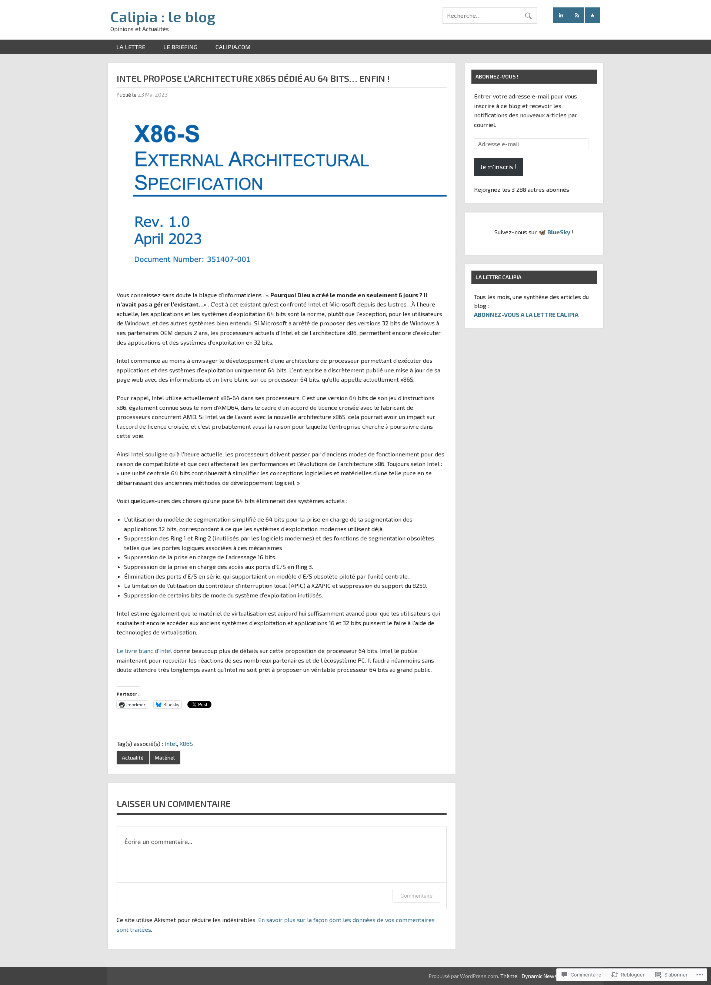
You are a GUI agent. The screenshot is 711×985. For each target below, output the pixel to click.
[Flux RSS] (577, 15)
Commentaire (416, 895)
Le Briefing (180, 46)
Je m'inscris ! (498, 166)
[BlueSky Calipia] (592, 15)
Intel (170, 743)
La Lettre (130, 46)
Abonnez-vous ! (496, 76)
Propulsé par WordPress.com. (464, 976)
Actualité (133, 757)
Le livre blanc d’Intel (144, 650)
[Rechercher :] (490, 15)
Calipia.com (233, 46)
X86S (186, 743)
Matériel (165, 757)
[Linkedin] (561, 15)
